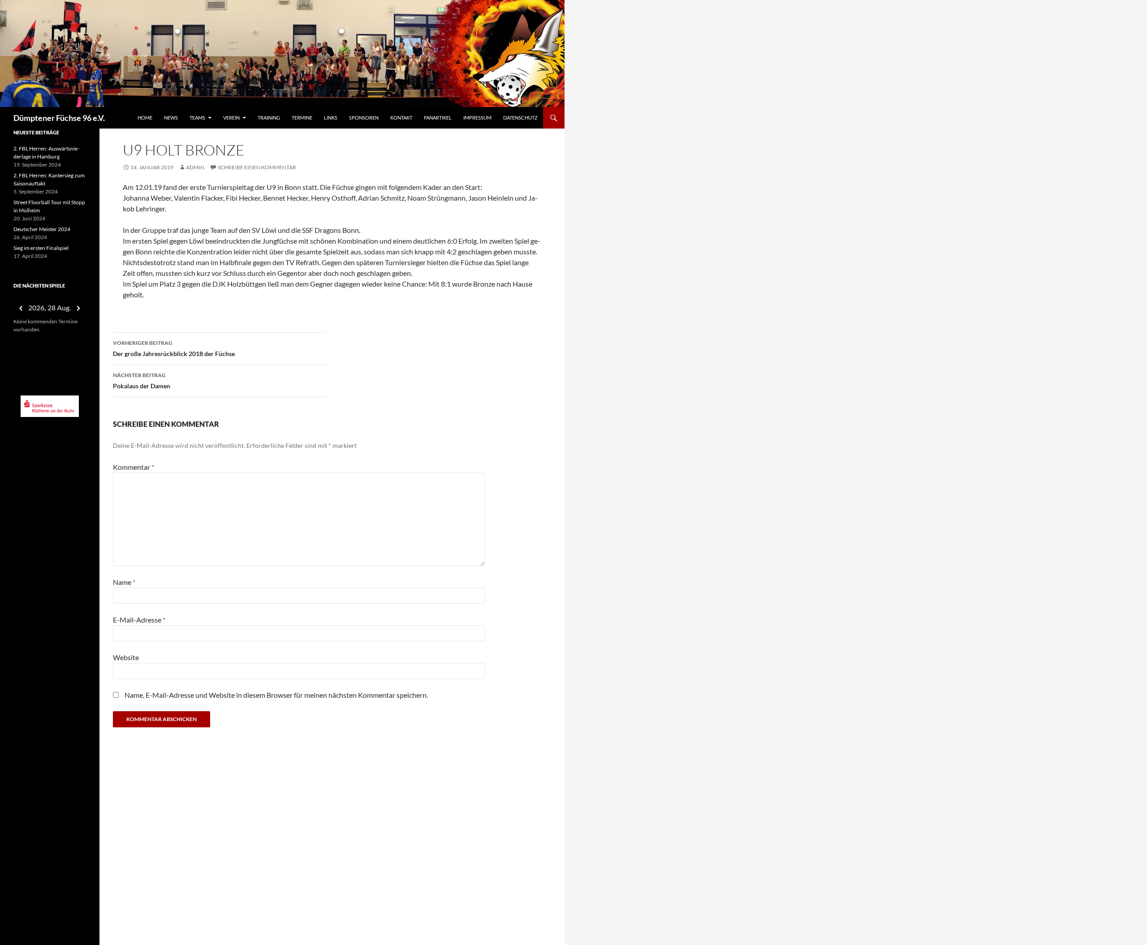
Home (145, 117)
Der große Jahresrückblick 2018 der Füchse (174, 348)
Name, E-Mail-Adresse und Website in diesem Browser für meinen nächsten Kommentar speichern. (276, 695)
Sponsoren (364, 117)
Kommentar (133, 467)
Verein (231, 117)
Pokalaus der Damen (141, 381)
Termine (302, 117)
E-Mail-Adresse (139, 619)
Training (269, 117)
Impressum (477, 117)
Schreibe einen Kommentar (257, 167)
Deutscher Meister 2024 (41, 229)
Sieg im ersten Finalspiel (41, 248)
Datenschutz (520, 117)
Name (124, 582)
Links (330, 117)
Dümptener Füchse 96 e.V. (59, 118)
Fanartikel (438, 117)
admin (195, 167)
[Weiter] (79, 308)
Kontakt (401, 117)
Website (126, 657)
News (171, 117)
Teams (197, 117)
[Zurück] (20, 308)
